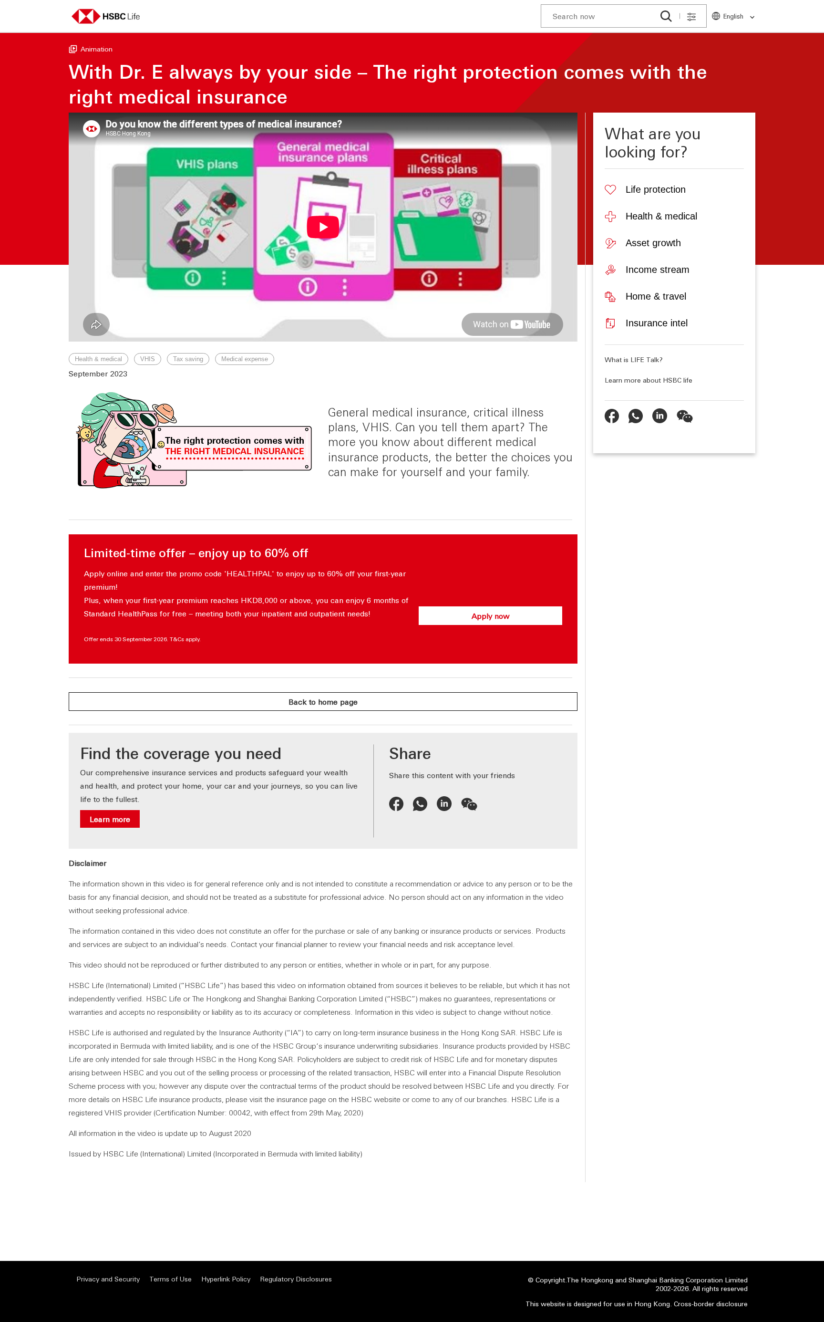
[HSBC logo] (106, 16)
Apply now (491, 616)
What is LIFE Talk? (634, 359)
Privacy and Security (108, 1278)
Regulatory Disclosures (296, 1278)
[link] (749, 17)
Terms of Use (170, 1278)
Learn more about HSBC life (648, 379)
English (733, 16)
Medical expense (244, 359)
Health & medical (98, 359)
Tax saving (188, 359)
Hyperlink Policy (225, 1278)
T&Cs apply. (185, 639)
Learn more (110, 819)
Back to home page (323, 702)
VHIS (147, 359)
